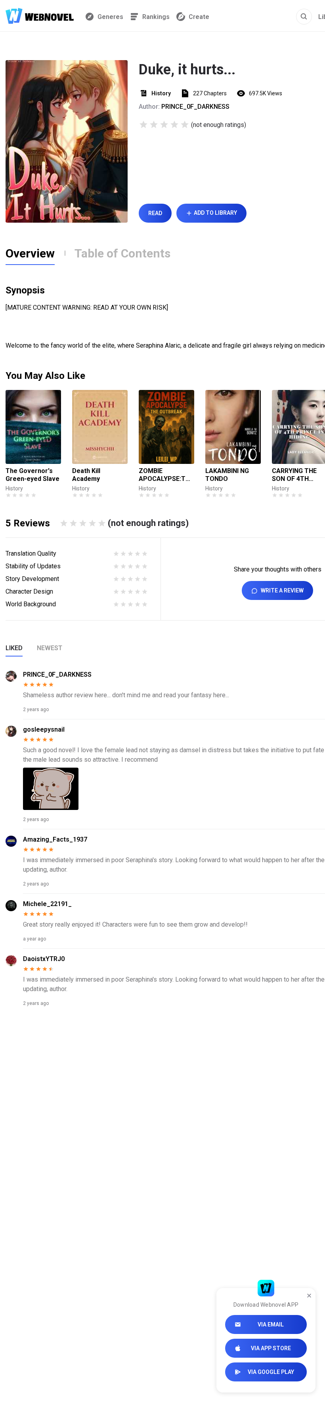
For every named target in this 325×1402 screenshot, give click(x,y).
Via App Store (271, 1348)
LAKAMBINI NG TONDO (227, 474)
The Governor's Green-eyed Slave (32, 474)
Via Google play (271, 1372)
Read (155, 213)
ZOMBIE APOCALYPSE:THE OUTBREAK (166, 475)
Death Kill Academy (86, 474)
